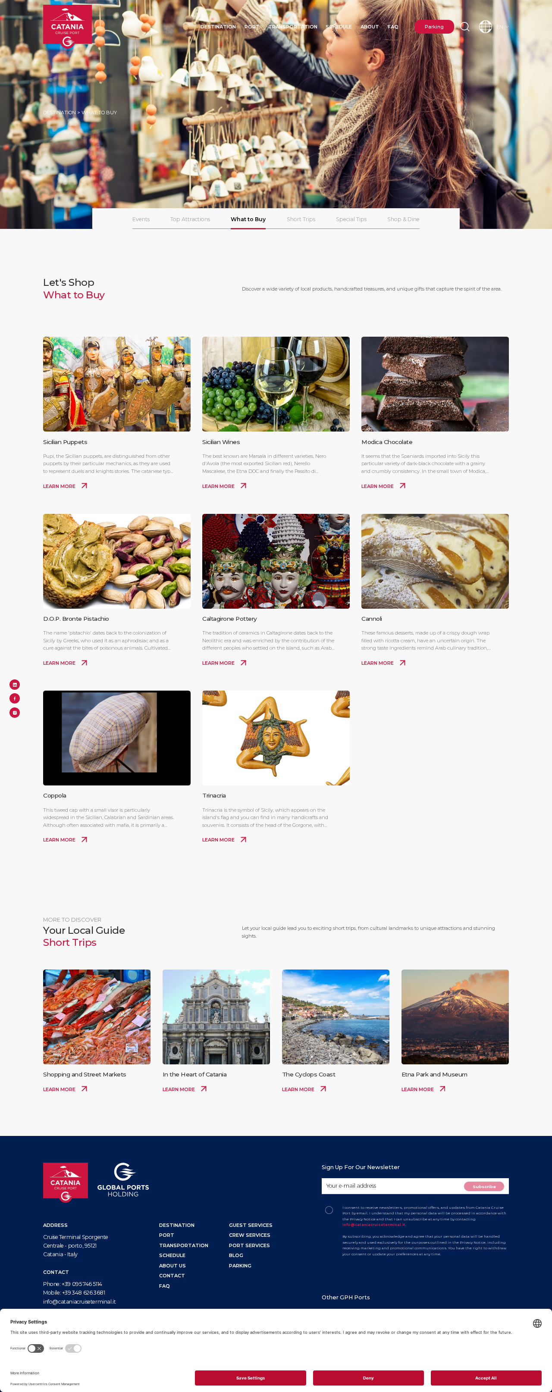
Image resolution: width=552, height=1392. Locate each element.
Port (252, 27)
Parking (434, 27)
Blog (236, 1255)
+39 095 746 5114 (82, 1284)
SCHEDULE (172, 1255)
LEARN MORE (60, 486)
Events (141, 219)
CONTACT (172, 1276)
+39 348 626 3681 (83, 1292)
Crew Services (249, 1235)
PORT (166, 1235)
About (370, 27)
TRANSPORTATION (183, 1245)
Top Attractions (190, 219)
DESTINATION (176, 1225)
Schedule (339, 27)
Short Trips (301, 219)
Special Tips (351, 219)
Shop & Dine (403, 219)
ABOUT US (172, 1266)
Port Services (249, 1245)
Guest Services (251, 1225)
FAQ (393, 27)
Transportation (292, 27)
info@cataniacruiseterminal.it (79, 1301)
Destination (218, 27)
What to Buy (248, 219)
